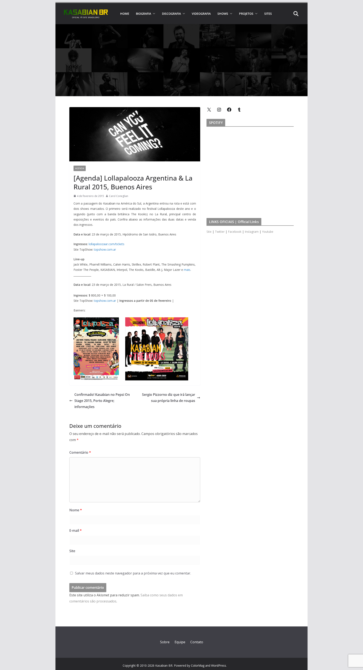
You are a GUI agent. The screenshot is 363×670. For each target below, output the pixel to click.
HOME (124, 14)
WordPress (218, 665)
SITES (268, 14)
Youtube (267, 232)
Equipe (180, 642)
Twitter (220, 232)
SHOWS (222, 14)
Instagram (252, 232)
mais (187, 270)
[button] (153, 14)
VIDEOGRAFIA (201, 14)
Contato (196, 642)
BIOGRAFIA (143, 14)
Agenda (79, 168)
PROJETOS (246, 14)
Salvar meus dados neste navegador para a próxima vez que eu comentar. (133, 573)
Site (72, 551)
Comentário (80, 452)
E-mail (75, 530)
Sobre (165, 642)
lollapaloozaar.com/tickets (106, 244)
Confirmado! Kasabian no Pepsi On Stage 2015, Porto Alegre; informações (102, 400)
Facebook (234, 232)
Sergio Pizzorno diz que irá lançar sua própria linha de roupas (168, 397)
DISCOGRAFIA (171, 14)
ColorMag (197, 665)
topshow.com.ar (105, 249)
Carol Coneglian (118, 196)
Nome (75, 510)
